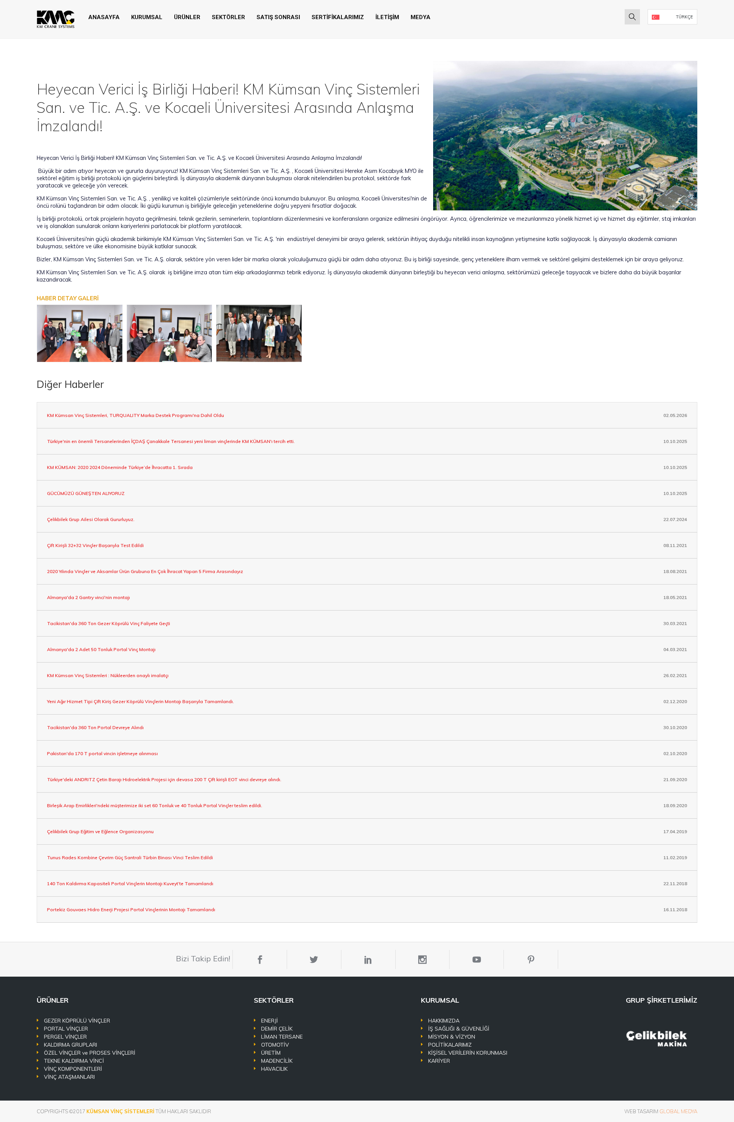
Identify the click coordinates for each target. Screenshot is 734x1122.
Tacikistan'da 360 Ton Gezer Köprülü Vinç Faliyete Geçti (108, 623)
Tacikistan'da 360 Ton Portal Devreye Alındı (95, 727)
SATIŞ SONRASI (278, 17)
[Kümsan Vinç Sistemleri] (56, 19)
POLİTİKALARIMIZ (450, 1044)
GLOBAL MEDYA (678, 1111)
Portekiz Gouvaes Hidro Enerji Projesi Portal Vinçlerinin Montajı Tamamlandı (131, 909)
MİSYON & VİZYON (451, 1036)
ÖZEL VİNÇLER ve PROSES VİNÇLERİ (89, 1052)
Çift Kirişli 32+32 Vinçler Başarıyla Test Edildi (95, 545)
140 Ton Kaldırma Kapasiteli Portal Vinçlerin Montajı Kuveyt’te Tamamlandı (130, 883)
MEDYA (420, 17)
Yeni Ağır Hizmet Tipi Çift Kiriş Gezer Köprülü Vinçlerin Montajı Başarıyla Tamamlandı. (140, 701)
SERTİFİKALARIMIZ (338, 17)
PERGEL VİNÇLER (65, 1036)
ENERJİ (269, 1020)
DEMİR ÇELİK (276, 1028)
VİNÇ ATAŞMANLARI (69, 1076)
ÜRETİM (271, 1052)
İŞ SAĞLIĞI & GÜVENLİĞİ (458, 1028)
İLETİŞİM (387, 17)
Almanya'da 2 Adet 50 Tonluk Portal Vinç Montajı (101, 649)
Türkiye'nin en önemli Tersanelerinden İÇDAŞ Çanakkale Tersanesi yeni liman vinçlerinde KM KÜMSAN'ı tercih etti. (171, 441)
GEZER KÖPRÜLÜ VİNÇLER (77, 1020)
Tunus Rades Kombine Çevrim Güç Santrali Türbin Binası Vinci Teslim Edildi (130, 857)
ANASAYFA (104, 17)
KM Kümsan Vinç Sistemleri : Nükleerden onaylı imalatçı (108, 675)
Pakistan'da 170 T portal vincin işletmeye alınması (102, 753)
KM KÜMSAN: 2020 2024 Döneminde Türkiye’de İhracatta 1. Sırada (120, 467)
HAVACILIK (274, 1068)
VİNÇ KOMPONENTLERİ (73, 1068)
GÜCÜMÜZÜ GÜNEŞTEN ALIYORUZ (86, 493)
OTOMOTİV (275, 1044)
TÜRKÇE (684, 17)
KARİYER (439, 1060)
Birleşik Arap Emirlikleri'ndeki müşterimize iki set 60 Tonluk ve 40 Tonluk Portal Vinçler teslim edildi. (154, 805)
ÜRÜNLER (187, 17)
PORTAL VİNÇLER (66, 1028)
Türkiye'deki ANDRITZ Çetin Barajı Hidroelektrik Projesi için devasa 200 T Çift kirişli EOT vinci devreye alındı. (164, 779)
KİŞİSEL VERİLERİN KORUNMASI (467, 1052)
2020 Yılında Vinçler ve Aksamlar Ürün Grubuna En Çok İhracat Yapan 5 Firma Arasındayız (145, 571)
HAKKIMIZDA (444, 1020)
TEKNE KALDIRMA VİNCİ (74, 1060)
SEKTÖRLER (228, 17)
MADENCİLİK (276, 1060)
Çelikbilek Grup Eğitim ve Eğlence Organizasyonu (100, 831)
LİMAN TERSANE (282, 1036)
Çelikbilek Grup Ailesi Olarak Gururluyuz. (91, 519)
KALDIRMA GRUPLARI (70, 1044)
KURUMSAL (146, 17)
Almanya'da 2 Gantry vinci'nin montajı (88, 597)
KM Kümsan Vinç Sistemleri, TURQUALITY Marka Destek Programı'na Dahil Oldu (135, 415)
